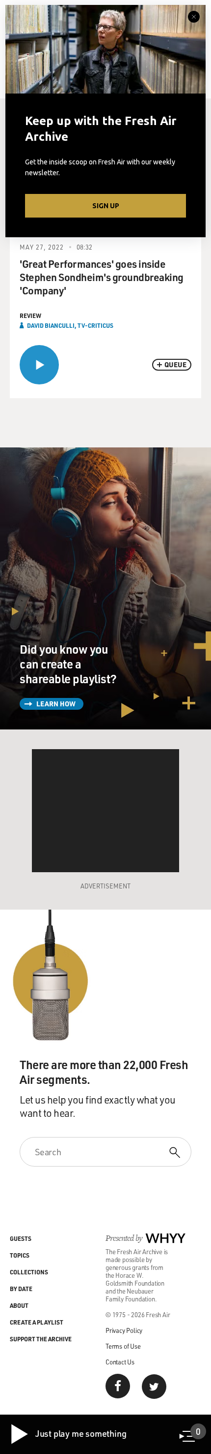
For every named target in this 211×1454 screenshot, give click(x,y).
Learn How (56, 703)
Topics (19, 1255)
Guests (20, 1238)
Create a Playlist (36, 1322)
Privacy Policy (124, 1330)
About (19, 1305)
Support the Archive (41, 1339)
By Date (21, 1289)
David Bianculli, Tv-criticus (70, 325)
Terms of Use (123, 1346)
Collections (29, 1272)
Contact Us (120, 1362)
